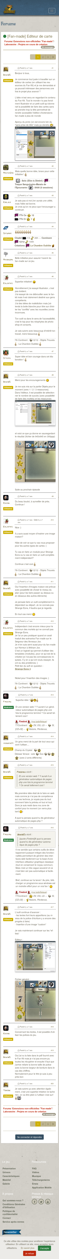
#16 (52, 827)
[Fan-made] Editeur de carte (29, 36)
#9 (53, 496)
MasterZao (8, 173)
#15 (52, 765)
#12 (52, 621)
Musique (36, 1176)
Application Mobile (42, 1187)
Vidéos (35, 1172)
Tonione (6, 1090)
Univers (6, 1172)
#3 (53, 195)
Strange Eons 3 (23, 668)
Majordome (8, 260)
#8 (53, 375)
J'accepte (44, 1248)
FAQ (34, 1168)
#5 (53, 253)
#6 (53, 276)
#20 (52, 1083)
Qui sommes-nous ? (13, 1200)
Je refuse (29, 1253)
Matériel (7, 1179)
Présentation (9, 1168)
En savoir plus (28, 1247)
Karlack (7, 202)
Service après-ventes (13, 1221)
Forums (8, 41)
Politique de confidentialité (10, 1213)
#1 (53, 68)
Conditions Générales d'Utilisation (14, 1206)
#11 (52, 581)
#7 (53, 351)
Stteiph (6, 358)
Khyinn (6, 503)
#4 (53, 226)
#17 (52, 907)
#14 (52, 736)
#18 (52, 1026)
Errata (35, 1183)
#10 (52, 520)
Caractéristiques (11, 1176)
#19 (52, 1050)
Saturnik (7, 233)
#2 (53, 166)
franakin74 (8, 743)
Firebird (7, 702)
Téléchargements (41, 1179)
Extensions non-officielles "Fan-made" (33, 41)
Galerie (6, 1183)
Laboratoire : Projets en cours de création (26, 44)
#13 (52, 695)
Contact (7, 1217)
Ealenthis (8, 283)
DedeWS (6, 75)
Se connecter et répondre (29, 1137)
